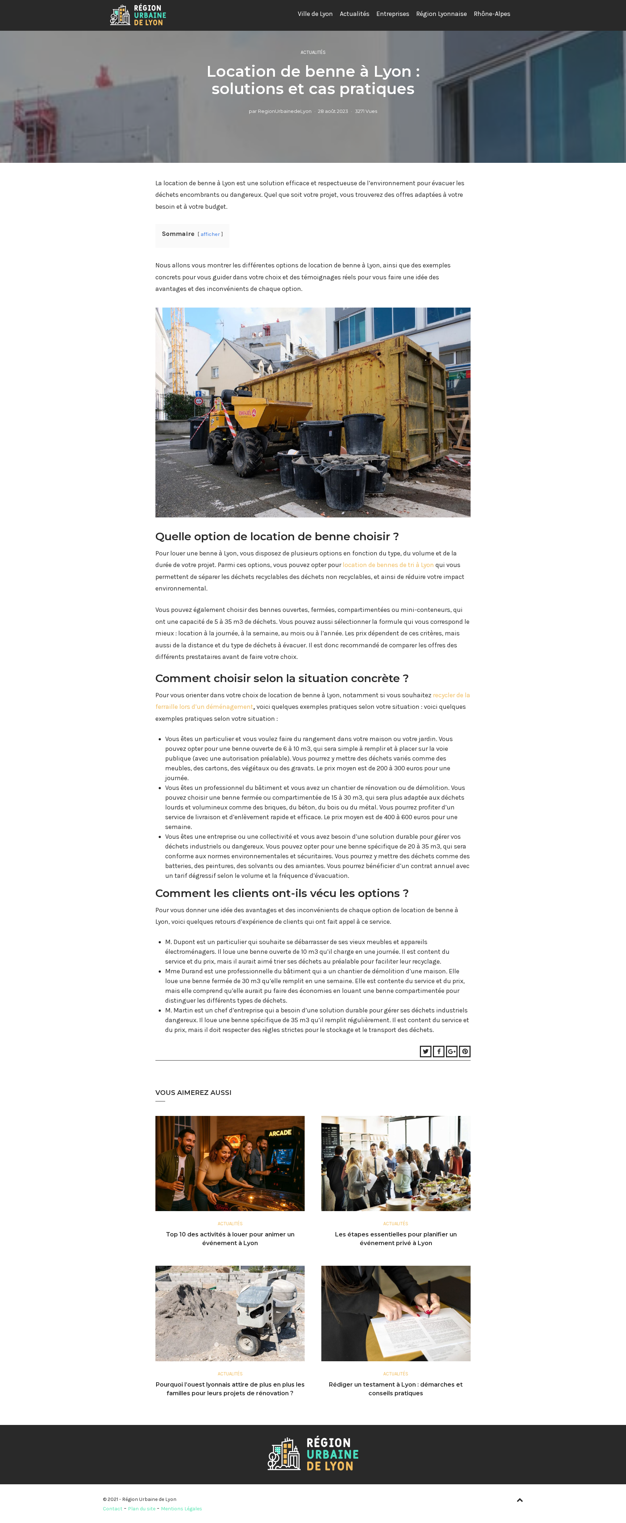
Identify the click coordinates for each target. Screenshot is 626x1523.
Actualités (355, 14)
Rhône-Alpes (492, 14)
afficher (210, 234)
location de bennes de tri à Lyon (388, 565)
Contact (112, 1509)
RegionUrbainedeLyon (285, 111)
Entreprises (392, 14)
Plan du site (141, 1509)
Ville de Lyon (315, 14)
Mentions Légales (181, 1509)
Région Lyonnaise (441, 14)
